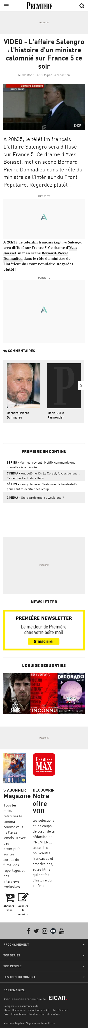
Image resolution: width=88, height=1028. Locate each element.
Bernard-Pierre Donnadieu (18, 415)
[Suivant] (81, 385)
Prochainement (16, 944)
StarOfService (60, 1010)
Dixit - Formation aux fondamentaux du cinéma (31, 1014)
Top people (12, 966)
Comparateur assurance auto (20, 1006)
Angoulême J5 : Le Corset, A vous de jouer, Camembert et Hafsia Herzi (43, 475)
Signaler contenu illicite (40, 1023)
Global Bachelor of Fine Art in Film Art (26, 1010)
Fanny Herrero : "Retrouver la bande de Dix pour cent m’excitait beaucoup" (43, 486)
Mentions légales (13, 1023)
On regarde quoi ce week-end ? (35, 497)
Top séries (11, 955)
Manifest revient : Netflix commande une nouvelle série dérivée (41, 464)
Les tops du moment (19, 977)
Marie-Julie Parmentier (55, 415)
